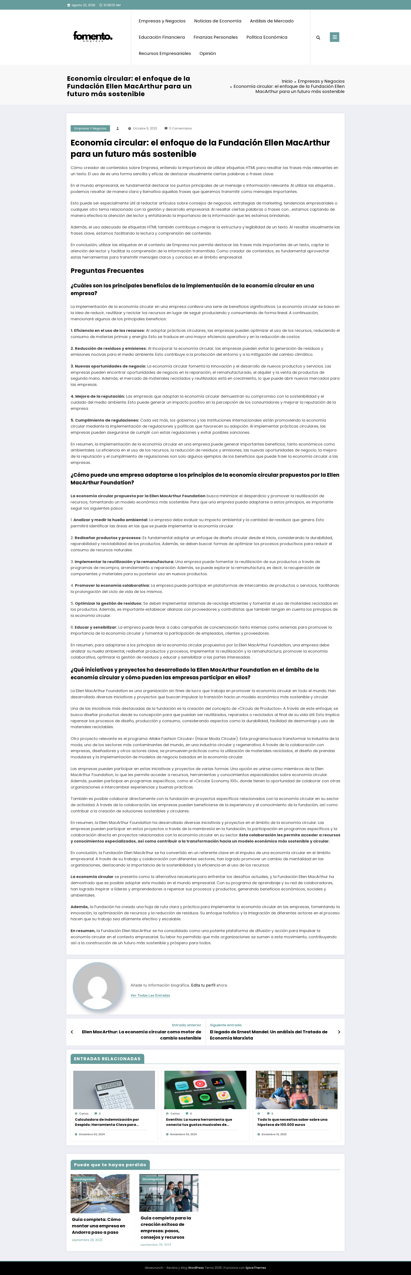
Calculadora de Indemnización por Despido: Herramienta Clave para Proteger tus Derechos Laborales (107, 1122)
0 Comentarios (180, 128)
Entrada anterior (186, 1025)
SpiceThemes (256, 1268)
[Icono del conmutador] (334, 37)
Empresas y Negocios (162, 21)
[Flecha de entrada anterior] (72, 1032)
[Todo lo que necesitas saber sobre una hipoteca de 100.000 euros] (297, 1094)
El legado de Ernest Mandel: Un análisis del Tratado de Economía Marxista (269, 1035)
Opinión (208, 53)
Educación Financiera (162, 37)
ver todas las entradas (150, 995)
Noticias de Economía (217, 21)
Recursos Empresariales (165, 53)
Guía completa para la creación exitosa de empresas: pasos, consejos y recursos (166, 1227)
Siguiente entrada (225, 1025)
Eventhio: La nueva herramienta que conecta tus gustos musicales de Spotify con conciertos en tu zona (199, 1122)
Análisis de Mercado (272, 21)
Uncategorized (84, 1179)
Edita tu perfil (203, 985)
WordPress (196, 1268)
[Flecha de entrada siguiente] (339, 1032)
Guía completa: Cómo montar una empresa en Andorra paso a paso (98, 1225)
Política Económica (266, 37)
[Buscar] (318, 37)
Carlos (83, 1113)
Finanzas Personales (216, 37)
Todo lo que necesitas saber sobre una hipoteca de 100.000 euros (293, 1122)
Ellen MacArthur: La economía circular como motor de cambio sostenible (141, 1035)
